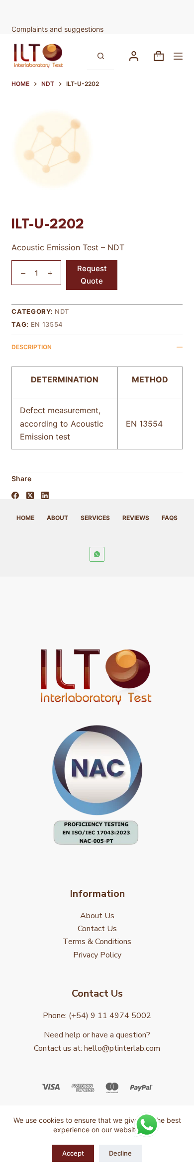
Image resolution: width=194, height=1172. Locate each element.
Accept (73, 1153)
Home (25, 517)
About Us (97, 915)
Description (31, 347)
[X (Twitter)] (30, 495)
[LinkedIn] (45, 495)
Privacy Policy (97, 955)
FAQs (170, 517)
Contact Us (97, 928)
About (57, 517)
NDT (62, 311)
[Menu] (178, 56)
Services (95, 517)
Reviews (135, 517)
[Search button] (100, 56)
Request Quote (92, 275)
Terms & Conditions (97, 941)
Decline (120, 1153)
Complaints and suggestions (58, 29)
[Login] (134, 56)
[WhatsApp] (97, 554)
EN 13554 (47, 324)
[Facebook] (15, 495)
